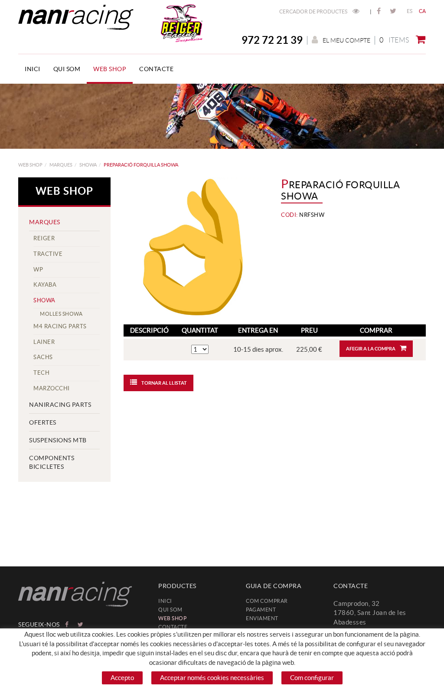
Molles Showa (61, 314)
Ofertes (42, 422)
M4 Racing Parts (60, 326)
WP (38, 269)
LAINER (44, 342)
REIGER (44, 238)
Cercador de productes (313, 11)
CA (422, 11)
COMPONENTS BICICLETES (51, 462)
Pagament (261, 609)
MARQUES (60, 164)
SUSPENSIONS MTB (58, 440)
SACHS (43, 357)
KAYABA (44, 284)
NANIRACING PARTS (60, 404)
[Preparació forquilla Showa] (193, 246)
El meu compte (346, 40)
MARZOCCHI (51, 388)
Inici (165, 601)
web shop (30, 164)
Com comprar (267, 601)
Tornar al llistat (164, 383)
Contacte (172, 627)
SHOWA (88, 164)
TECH (41, 373)
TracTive (47, 254)
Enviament (262, 618)
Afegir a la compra (370, 348)
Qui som (170, 609)
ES (410, 11)
